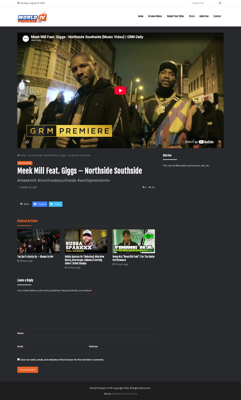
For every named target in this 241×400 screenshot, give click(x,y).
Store (192, 16)
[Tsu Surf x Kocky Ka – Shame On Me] (38, 241)
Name (21, 333)
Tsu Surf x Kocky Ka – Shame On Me (35, 256)
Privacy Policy (130, 393)
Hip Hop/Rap (35, 155)
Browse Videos (155, 16)
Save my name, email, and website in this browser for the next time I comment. (62, 359)
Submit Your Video (175, 16)
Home (140, 16)
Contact (217, 16)
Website (93, 346)
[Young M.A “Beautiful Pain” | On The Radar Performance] (134, 241)
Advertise (204, 16)
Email (21, 346)
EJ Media (116, 393)
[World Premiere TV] (32, 16)
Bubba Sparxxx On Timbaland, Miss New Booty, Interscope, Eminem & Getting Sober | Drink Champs (84, 260)
